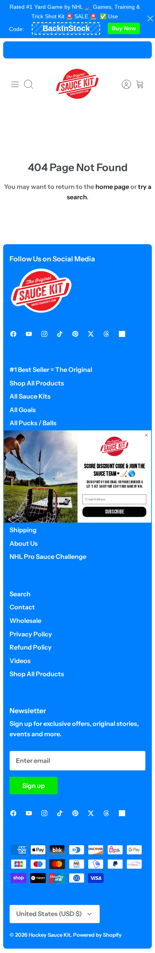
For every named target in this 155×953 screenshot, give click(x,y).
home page (112, 187)
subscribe (114, 512)
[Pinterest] (75, 334)
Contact (22, 607)
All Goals (23, 410)
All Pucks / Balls (33, 423)
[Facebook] (13, 334)
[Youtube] (29, 334)
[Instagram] (44, 334)
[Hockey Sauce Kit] (77, 84)
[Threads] (106, 334)
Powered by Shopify (97, 935)
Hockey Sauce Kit (49, 935)
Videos (20, 661)
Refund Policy (31, 647)
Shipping (23, 530)
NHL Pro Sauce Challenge (48, 556)
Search (20, 594)
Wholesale (25, 620)
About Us (24, 543)
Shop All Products (37, 383)
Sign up (33, 786)
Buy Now (124, 28)
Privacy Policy (31, 634)
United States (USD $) (49, 914)
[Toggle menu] (15, 84)
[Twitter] (91, 334)
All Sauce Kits (30, 396)
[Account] (122, 84)
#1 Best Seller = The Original (51, 369)
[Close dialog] (146, 435)
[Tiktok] (60, 334)
